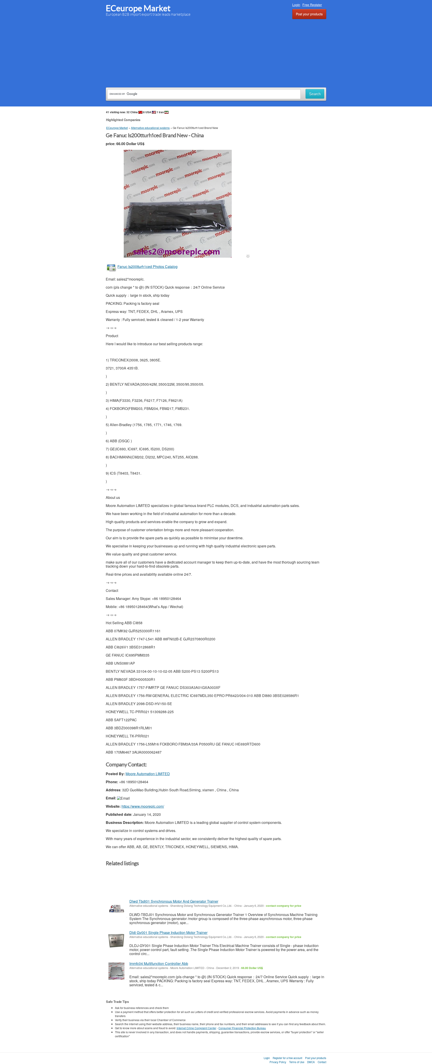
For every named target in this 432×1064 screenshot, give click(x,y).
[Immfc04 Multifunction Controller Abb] (116, 971)
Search (315, 94)
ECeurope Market (138, 8)
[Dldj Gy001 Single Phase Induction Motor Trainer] (116, 940)
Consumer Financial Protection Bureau (242, 1028)
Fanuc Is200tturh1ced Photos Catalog (147, 266)
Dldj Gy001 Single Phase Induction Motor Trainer (168, 932)
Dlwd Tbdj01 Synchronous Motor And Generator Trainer (173, 901)
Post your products (309, 14)
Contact (322, 1062)
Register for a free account (287, 1058)
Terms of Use (296, 1062)
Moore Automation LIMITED (148, 773)
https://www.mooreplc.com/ (143, 806)
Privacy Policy (278, 1062)
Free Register (312, 4)
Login (296, 4)
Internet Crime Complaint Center (196, 1028)
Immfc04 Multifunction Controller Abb (158, 963)
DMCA (311, 1062)
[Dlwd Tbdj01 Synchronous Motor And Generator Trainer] (116, 908)
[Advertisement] (216, 52)
